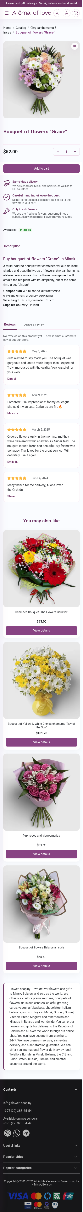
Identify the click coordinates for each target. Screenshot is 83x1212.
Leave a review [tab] (34, 324)
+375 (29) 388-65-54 (17, 1111)
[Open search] (57, 13)
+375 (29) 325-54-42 (17, 1123)
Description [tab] (12, 246)
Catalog (21, 28)
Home (7, 28)
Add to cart (41, 168)
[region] (41, 79)
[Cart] (76, 13)
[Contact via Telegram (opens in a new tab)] (26, 1133)
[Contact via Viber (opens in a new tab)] (7, 1133)
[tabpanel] (41, 281)
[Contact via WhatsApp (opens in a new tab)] (17, 1133)
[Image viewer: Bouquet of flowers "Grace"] (74, 46)
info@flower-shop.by (17, 1103)
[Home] (31, 13)
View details (41, 630)
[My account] (66, 13)
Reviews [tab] (10, 324)
